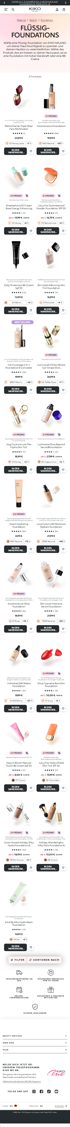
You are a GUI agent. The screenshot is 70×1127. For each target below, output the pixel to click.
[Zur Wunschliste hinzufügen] (31, 151)
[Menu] (6, 9)
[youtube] (56, 1091)
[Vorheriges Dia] (4, 2)
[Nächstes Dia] (65, 2)
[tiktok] (49, 1091)
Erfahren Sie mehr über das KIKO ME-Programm (22, 1081)
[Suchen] (13, 9)
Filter (19, 959)
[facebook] (41, 1091)
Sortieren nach (46, 959)
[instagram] (34, 1091)
